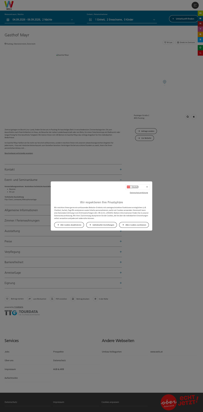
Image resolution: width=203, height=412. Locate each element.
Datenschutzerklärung (139, 192)
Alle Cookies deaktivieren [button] (70, 225)
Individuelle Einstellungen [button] (103, 225)
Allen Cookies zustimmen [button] (135, 225)
